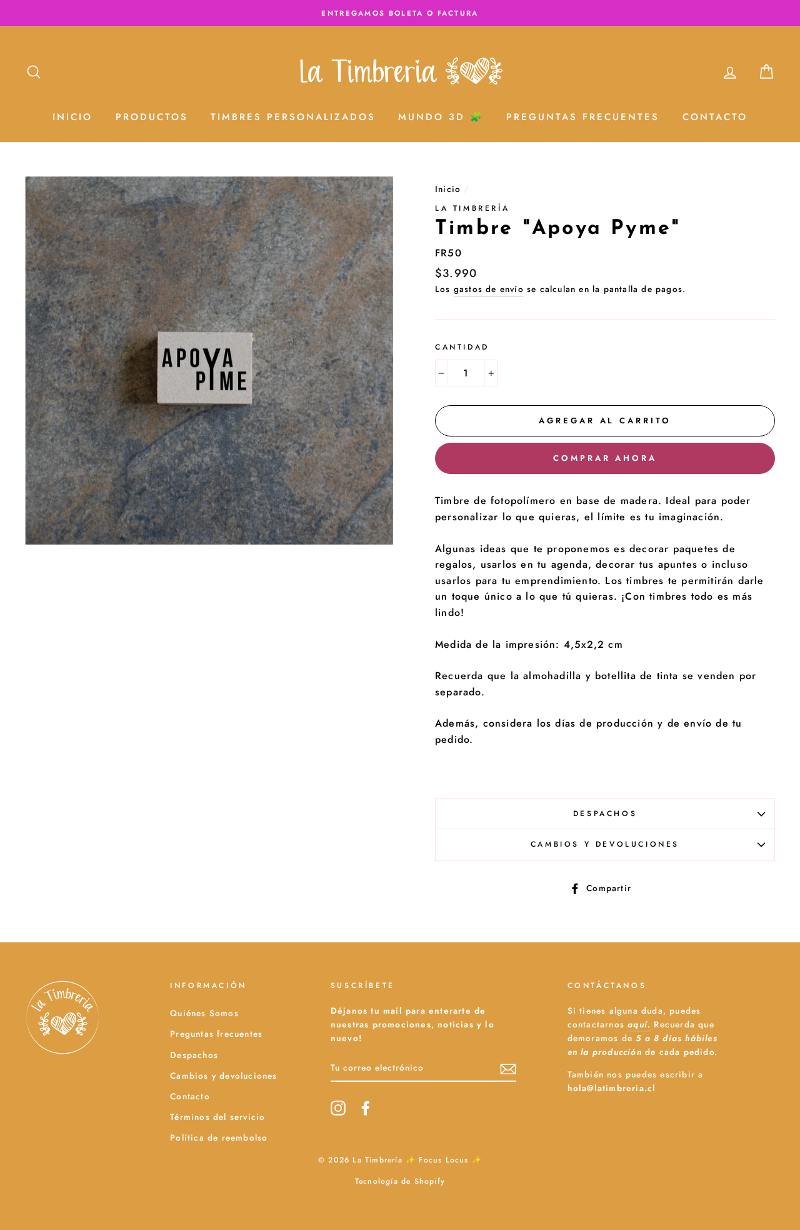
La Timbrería (472, 208)
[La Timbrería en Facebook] (365, 1108)
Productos (152, 117)
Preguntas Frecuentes (582, 117)
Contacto (715, 117)
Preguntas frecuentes (216, 1033)
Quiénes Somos (204, 1013)
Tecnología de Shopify (400, 1181)
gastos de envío (489, 289)
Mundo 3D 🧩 (441, 117)
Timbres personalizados (293, 117)
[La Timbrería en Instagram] (338, 1108)
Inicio (72, 117)
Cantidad (462, 347)
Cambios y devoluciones (605, 844)
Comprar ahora (605, 458)
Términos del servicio (217, 1117)
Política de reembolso (219, 1137)
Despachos (605, 813)
